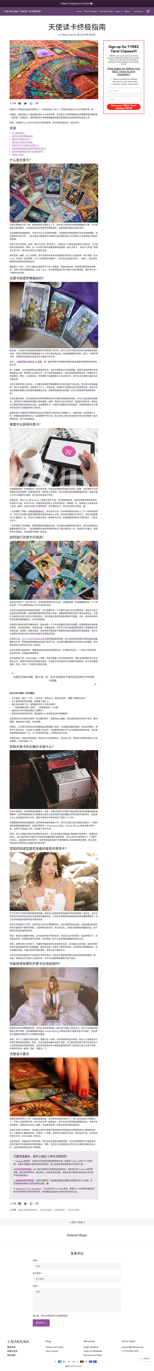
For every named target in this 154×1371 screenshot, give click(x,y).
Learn (119, 11)
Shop (79, 11)
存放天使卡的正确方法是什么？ (26, 145)
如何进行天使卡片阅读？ (23, 142)
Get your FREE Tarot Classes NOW (123, 107)
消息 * (35, 1286)
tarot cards (74, 1210)
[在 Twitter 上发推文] (25, 103)
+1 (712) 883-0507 (130, 1351)
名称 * (35, 1260)
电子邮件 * (37, 1273)
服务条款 (11, 1347)
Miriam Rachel (67, 34)
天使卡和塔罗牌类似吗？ (23, 136)
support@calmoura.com (132, 1347)
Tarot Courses (90, 11)
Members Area (106, 11)
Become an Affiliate (93, 1355)
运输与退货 (12, 1351)
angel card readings (27, 1210)
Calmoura (78, 1366)
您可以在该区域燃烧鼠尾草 (34, 639)
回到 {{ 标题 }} (77, 1222)
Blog (128, 11)
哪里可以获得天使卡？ (22, 139)
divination (60, 1210)
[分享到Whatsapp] (31, 103)
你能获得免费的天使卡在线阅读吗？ (28, 151)
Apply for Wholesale (93, 1351)
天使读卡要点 (18, 154)
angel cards (46, 1210)
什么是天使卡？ (19, 133)
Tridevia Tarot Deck (54, 1347)
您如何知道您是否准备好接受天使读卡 (29, 148)
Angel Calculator (91, 1347)
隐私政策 (11, 1355)
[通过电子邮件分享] (37, 103)
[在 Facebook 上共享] (19, 103)
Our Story (138, 11)
